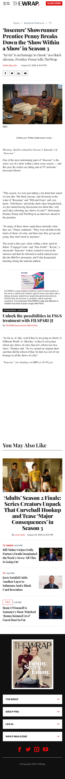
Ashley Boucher (10, 65)
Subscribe (54, 3)
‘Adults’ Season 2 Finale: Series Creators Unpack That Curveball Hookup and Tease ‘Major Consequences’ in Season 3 (32, 513)
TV (50, 23)
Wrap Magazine (16, 736)
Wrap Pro (12, 711)
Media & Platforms (34, 23)
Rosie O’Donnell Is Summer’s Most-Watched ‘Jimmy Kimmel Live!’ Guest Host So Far (19, 614)
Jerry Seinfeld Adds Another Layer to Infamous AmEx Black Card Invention (17, 584)
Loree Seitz (19, 535)
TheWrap (12, 699)
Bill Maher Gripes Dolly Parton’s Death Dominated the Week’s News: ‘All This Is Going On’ (20, 556)
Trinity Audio (34, 138)
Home (16, 23)
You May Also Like (24, 445)
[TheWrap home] (26, 4)
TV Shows (8, 545)
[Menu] (6, 4)
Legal (10, 724)
